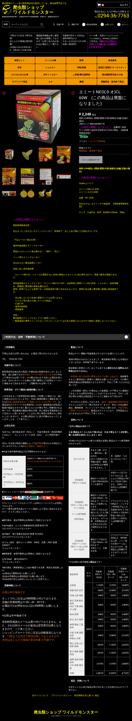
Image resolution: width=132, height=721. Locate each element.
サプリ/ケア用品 (19, 81)
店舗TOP (60, 24)
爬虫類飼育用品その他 (112, 74)
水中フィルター (50, 74)
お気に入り (109, 24)
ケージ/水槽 (50, 60)
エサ (50, 81)
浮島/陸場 (81, 67)
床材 (20, 67)
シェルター (50, 67)
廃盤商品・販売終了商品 (112, 81)
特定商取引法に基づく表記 (86, 695)
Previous (3, 92)
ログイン (125, 24)
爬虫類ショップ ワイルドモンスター (66, 712)
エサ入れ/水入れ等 (19, 74)
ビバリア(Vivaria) (97, 141)
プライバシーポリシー (61, 695)
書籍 (81, 81)
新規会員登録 (91, 24)
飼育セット (19, 60)
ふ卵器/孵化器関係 (81, 74)
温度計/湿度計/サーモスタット (112, 67)
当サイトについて (40, 695)
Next (72, 92)
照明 (81, 60)
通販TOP (75, 24)
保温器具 (112, 60)
